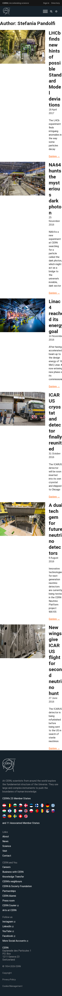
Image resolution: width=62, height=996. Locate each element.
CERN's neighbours (12, 881)
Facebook (8, 936)
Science (6, 846)
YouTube (7, 931)
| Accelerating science (15, 3)
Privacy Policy (9, 979)
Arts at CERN (9, 910)
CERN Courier (9, 905)
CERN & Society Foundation (17, 886)
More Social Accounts (14, 940)
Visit (4, 850)
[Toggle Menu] (45, 11)
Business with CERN (12, 871)
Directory (55, 3)
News (5, 841)
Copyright (7, 973)
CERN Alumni (9, 895)
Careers (6, 867)
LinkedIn (7, 926)
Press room (8, 900)
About (5, 836)
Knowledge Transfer (13, 876)
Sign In (46, 3)
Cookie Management (12, 986)
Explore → (54, 156)
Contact (6, 855)
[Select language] (56, 11)
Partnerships (9, 891)
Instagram (8, 921)
